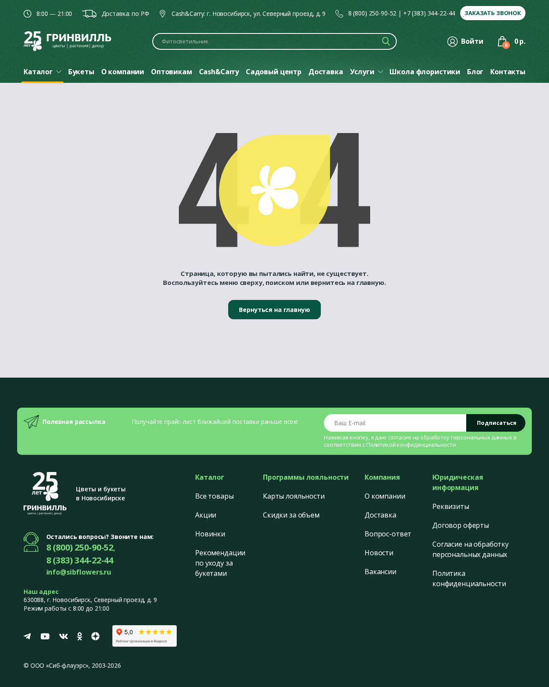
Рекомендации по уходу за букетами (220, 563)
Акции (205, 515)
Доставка (380, 515)
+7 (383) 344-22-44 (429, 13)
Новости (379, 552)
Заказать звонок (493, 13)
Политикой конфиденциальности (411, 444)
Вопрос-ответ (388, 534)
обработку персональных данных (466, 437)
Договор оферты (460, 525)
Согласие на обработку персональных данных (470, 549)
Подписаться (496, 423)
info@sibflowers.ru (78, 572)
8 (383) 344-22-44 (80, 560)
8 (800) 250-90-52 (372, 13)
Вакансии (380, 571)
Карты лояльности (294, 496)
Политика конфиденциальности (469, 578)
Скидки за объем (291, 515)
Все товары (214, 496)
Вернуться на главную (274, 310)
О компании (385, 496)
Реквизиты (450, 506)
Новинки (210, 534)
